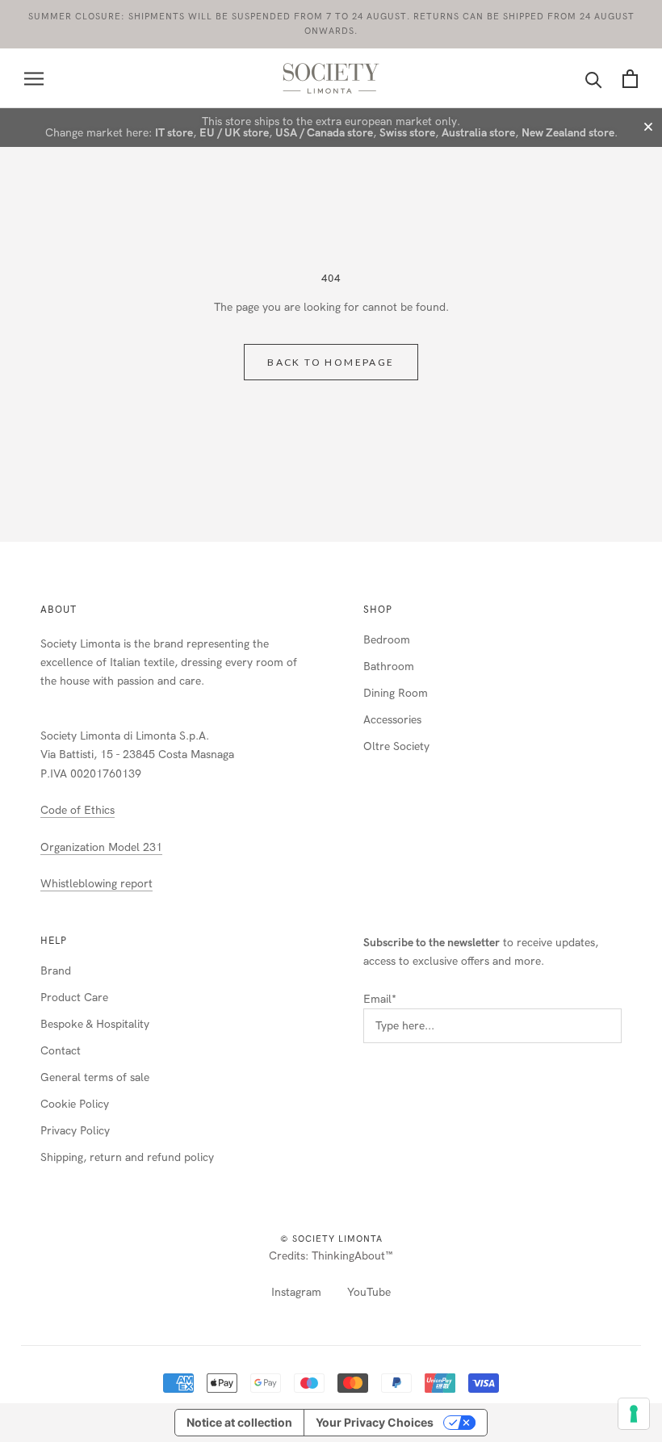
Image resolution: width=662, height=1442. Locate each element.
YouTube (369, 1292)
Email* (379, 999)
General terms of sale (94, 1077)
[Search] (593, 78)
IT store (174, 133)
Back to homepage (330, 362)
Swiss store (407, 133)
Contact (60, 1051)
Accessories (392, 720)
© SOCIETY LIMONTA (331, 1239)
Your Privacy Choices (375, 1422)
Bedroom (386, 640)
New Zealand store (568, 133)
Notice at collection (239, 1422)
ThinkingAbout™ (352, 1256)
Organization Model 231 (101, 847)
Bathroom (388, 666)
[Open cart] (630, 78)
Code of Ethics (77, 810)
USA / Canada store (324, 133)
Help (53, 940)
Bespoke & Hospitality (94, 1024)
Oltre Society (396, 746)
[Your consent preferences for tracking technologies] (633, 1413)
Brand (55, 971)
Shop (377, 609)
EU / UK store (234, 133)
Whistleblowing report (96, 884)
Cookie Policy (74, 1104)
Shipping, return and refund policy (127, 1157)
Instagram (296, 1292)
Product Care (74, 997)
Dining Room (395, 693)
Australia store (478, 133)
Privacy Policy (75, 1131)
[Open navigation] (34, 79)
